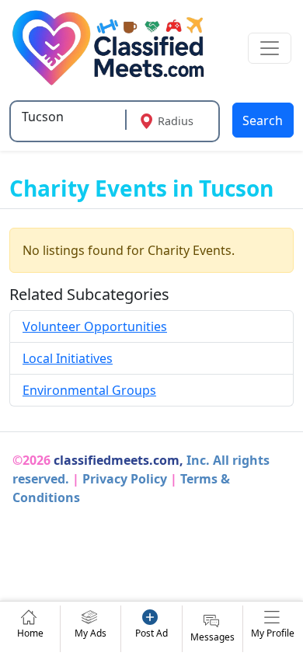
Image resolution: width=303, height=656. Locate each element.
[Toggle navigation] (269, 48)
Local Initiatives (68, 358)
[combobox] (70, 116)
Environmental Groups (89, 390)
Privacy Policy (124, 478)
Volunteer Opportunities (95, 326)
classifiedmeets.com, (118, 460)
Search (262, 120)
